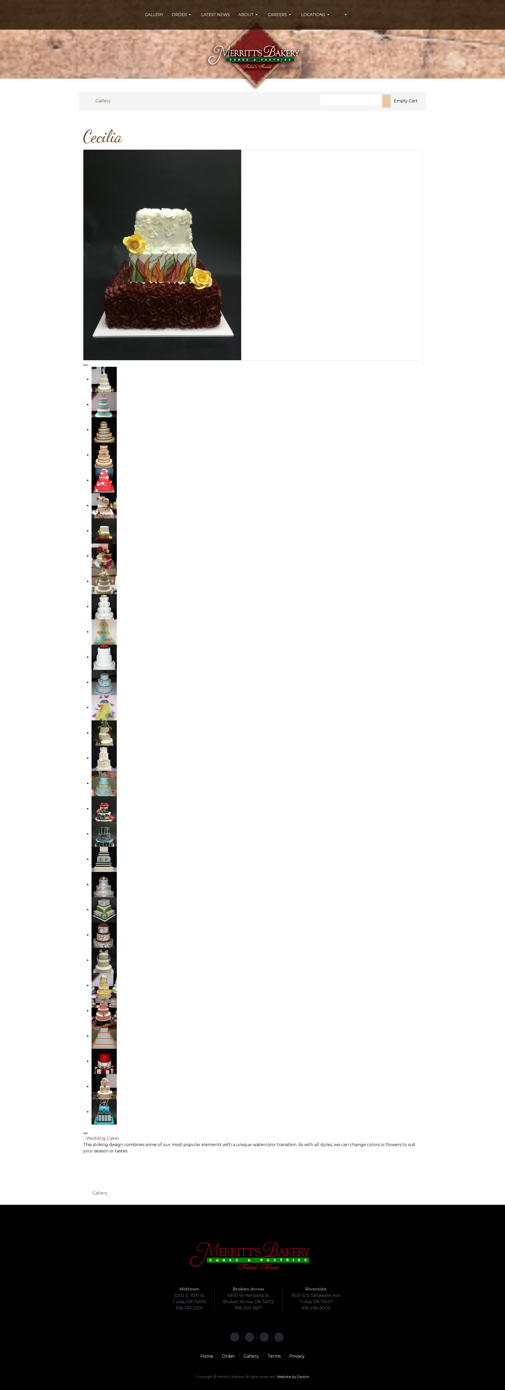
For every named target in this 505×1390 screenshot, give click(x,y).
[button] (182, 14)
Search (386, 101)
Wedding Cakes (102, 1138)
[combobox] (351, 100)
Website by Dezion (293, 1376)
